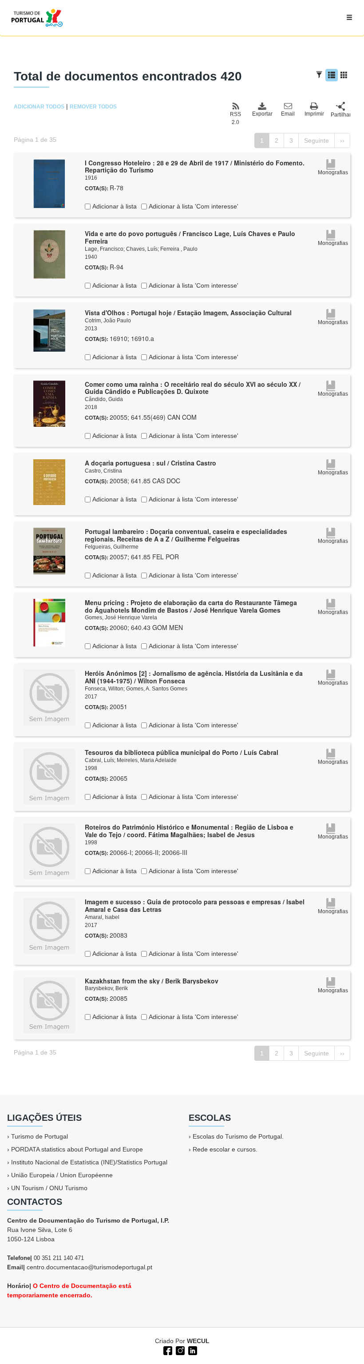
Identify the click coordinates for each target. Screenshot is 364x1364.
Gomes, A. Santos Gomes (156, 689)
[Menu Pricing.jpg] (49, 622)
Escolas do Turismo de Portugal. (238, 1136)
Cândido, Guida (104, 399)
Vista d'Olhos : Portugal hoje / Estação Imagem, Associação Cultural (188, 312)
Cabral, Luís (99, 760)
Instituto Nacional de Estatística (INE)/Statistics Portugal (89, 1162)
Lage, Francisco (104, 249)
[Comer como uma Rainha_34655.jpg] (49, 402)
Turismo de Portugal (39, 1136)
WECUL (198, 1340)
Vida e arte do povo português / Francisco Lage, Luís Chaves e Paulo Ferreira (190, 237)
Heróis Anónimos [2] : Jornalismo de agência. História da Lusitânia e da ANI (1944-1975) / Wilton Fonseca (194, 677)
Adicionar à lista (114, 206)
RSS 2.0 (235, 118)
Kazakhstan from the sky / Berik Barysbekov (151, 980)
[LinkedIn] (191, 1349)
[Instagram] (179, 1349)
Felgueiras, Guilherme (111, 547)
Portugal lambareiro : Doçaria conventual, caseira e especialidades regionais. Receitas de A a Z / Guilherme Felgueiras (186, 535)
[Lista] (331, 75)
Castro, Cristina (103, 471)
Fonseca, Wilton (104, 689)
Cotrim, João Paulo (108, 320)
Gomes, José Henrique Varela (121, 617)
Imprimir (314, 114)
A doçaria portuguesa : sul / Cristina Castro (150, 462)
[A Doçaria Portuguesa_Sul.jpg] (49, 481)
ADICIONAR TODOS (39, 107)
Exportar (262, 114)
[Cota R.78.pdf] (49, 182)
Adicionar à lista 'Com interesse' (192, 206)
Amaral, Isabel (102, 917)
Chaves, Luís (142, 249)
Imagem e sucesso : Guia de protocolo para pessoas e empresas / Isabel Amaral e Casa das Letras (195, 905)
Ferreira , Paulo (179, 249)
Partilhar (340, 115)
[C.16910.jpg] (49, 329)
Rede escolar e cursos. (225, 1149)
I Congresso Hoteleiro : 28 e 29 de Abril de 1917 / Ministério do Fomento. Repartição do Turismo (195, 166)
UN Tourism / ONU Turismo (49, 1187)
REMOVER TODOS (93, 107)
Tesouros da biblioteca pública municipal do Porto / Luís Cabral (181, 752)
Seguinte (316, 140)
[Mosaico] (344, 75)
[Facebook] (166, 1349)
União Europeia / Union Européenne (62, 1175)
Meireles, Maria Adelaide (147, 760)
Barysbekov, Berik (106, 988)
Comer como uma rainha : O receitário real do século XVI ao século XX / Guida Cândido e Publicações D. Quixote (193, 388)
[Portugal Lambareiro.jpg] (49, 550)
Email (288, 114)
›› (342, 140)
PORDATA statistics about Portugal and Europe (77, 1149)
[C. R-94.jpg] (49, 253)
